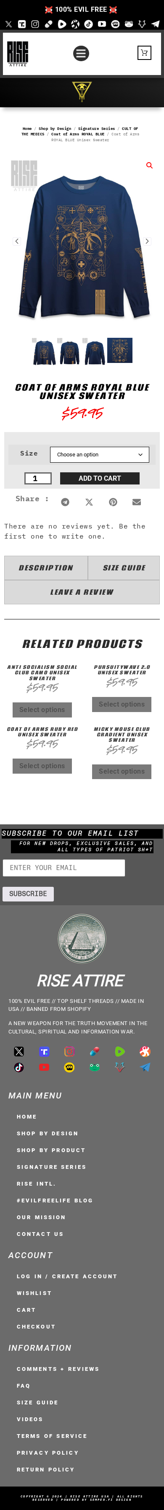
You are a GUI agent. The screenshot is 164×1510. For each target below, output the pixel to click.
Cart (26, 1310)
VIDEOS (30, 1419)
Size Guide (37, 1402)
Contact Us (40, 1234)
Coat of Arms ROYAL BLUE (78, 134)
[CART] (144, 53)
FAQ (24, 1386)
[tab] (46, 568)
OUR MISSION (41, 1217)
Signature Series (96, 128)
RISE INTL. (36, 1184)
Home (27, 128)
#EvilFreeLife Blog (55, 1200)
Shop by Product (51, 1150)
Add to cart (100, 478)
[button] (81, 54)
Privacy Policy (48, 1453)
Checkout (36, 1327)
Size (29, 453)
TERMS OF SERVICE (52, 1436)
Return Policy (46, 1469)
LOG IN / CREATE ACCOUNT (67, 1276)
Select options (42, 710)
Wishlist (34, 1293)
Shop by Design (55, 128)
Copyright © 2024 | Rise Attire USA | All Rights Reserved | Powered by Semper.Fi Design (82, 1498)
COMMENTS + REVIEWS (58, 1369)
